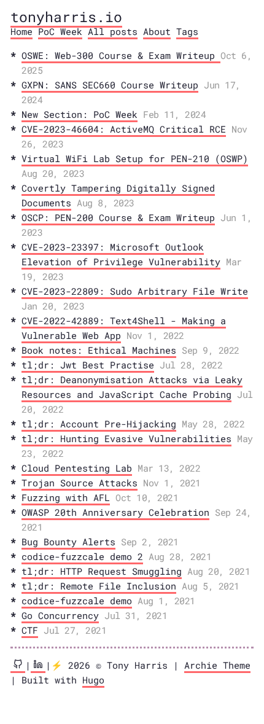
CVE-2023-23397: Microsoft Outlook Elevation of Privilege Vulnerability (120, 254)
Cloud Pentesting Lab (76, 468)
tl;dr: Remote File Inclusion (98, 586)
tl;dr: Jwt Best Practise (87, 365)
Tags (187, 31)
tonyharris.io (66, 16)
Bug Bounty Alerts (68, 541)
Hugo (93, 680)
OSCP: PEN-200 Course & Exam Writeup (118, 217)
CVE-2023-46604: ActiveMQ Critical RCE (123, 129)
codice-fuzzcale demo (76, 600)
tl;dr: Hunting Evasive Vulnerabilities (126, 438)
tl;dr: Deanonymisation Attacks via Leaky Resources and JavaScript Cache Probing (132, 386)
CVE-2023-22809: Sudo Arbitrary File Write (134, 291)
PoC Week (60, 31)
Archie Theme (217, 665)
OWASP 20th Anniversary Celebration (115, 512)
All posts (113, 31)
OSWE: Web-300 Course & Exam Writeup (120, 55)
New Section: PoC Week (79, 114)
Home (21, 31)
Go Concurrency (60, 615)
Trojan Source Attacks (79, 483)
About (157, 31)
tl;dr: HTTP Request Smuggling (101, 571)
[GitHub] (17, 666)
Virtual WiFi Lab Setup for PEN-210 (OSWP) (134, 158)
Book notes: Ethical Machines (98, 350)
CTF (29, 630)
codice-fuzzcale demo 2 (82, 556)
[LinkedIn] (38, 666)
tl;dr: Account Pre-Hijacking (98, 424)
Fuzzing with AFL (65, 497)
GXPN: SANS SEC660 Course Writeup (109, 85)
